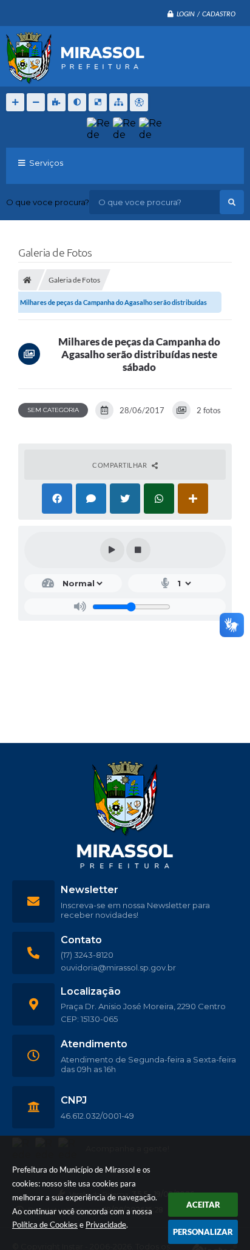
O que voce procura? (47, 202)
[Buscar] (232, 202)
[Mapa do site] (118, 102)
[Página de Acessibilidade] (139, 102)
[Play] (112, 550)
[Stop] (138, 550)
